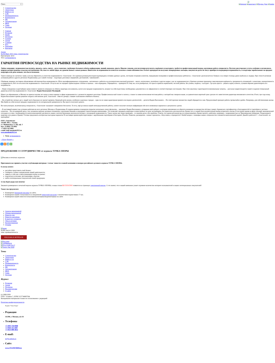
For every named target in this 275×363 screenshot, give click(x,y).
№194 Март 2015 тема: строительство (14, 54)
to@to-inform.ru (10, 339)
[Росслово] (5, 241)
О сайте (8, 291)
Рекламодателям (11, 289)
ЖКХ (7, 23)
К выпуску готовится (13, 219)
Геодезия (8, 27)
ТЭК (7, 14)
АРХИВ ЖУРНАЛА (8, 207)
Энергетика (9, 10)
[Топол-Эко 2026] (7, 247)
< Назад (4, 139)
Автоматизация (11, 21)
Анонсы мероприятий (13, 211)
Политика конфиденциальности (12, 302)
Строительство (10, 8)
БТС (6, 44)
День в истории (11, 221)
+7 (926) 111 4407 (11, 328)
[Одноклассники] (5, 144)
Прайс (7, 35)
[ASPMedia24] (6, 243)
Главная (8, 31)
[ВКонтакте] (2, 144)
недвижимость (10, 58)
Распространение (11, 223)
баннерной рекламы (22, 193)
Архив (7, 40)
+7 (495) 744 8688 (266, 2)
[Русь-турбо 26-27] (8, 245)
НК (6, 19)
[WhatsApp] (11, 144)
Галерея (8, 39)
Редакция (8, 33)
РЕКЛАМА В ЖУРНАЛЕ (10, 200)
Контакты (8, 48)
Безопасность (10, 17)
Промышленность (11, 16)
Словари (8, 42)
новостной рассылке (49, 195)
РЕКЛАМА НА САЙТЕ (10, 204)
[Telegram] (8, 144)
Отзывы (8, 225)
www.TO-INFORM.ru (13, 348)
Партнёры (9, 46)
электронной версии (97, 185)
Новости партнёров (12, 217)
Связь (7, 25)
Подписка (8, 37)
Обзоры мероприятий (13, 213)
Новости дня (10, 215)
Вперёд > (10, 139)
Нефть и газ (9, 12)
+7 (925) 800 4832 (11, 330)
